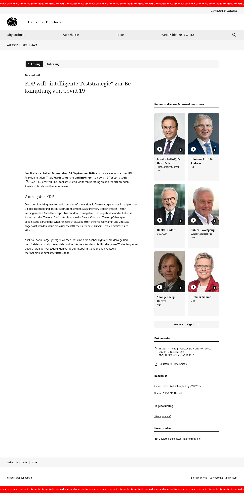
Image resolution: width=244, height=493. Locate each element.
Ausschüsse (71, 35)
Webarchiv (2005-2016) (177, 35)
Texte (120, 35)
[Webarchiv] (35, 22)
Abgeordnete (16, 35)
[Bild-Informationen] (181, 150)
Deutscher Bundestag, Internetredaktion (180, 438)
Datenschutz (216, 477)
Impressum (231, 477)
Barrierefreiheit (199, 477)
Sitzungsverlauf (162, 416)
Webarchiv (12, 44)
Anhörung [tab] (52, 64)
